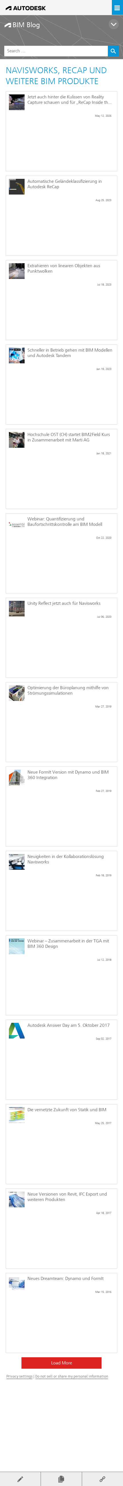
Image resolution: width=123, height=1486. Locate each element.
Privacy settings (19, 1376)
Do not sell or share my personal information (71, 1376)
